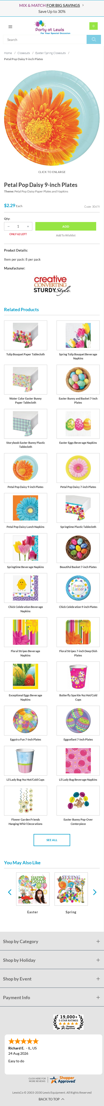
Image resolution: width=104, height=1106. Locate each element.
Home (8, 53)
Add (65, 226)
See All (51, 840)
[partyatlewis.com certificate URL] (52, 1079)
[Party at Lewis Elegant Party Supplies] (52, 26)
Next (94, 892)
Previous (10, 892)
